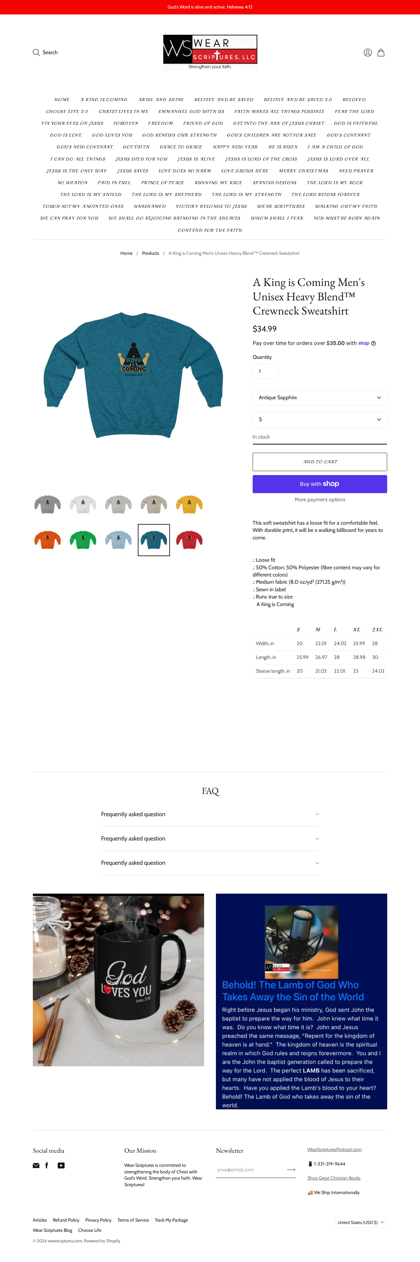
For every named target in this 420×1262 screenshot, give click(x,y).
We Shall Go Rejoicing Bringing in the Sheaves (175, 218)
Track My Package (171, 1220)
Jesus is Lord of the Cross (261, 159)
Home (62, 99)
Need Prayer (356, 171)
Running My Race (218, 182)
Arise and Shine (161, 99)
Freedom (160, 123)
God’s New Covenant (84, 147)
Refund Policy (66, 1220)
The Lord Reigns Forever (326, 194)
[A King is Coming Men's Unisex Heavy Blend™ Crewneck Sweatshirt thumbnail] (47, 504)
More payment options (320, 499)
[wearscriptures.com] (210, 52)
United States (358, 1222)
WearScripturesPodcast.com (334, 1149)
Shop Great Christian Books (334, 1178)
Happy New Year (235, 147)
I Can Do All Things (78, 159)
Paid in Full (114, 182)
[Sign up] (291, 1169)
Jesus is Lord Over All (338, 159)
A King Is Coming (104, 99)
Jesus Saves (132, 171)
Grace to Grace (181, 147)
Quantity (262, 357)
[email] (36, 1167)
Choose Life (89, 1230)
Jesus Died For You (141, 159)
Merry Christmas (303, 171)
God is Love (66, 135)
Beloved (354, 99)
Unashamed (150, 206)
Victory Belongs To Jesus (211, 206)
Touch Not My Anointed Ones (83, 206)
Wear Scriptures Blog (52, 1230)
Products (150, 253)
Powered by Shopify (102, 1240)
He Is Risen (282, 147)
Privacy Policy (98, 1220)
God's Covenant (348, 135)
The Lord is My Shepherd (166, 194)
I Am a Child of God (335, 147)
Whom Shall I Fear (277, 218)
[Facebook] (46, 1167)
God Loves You (112, 135)
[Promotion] (118, 980)
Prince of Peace (162, 182)
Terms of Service (133, 1220)
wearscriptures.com (65, 1240)
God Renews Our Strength (179, 135)
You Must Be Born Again (347, 218)
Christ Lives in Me (123, 111)
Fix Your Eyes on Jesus (72, 123)
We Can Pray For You (69, 218)
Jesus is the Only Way (77, 171)
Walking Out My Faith (346, 206)
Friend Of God (203, 123)
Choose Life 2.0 (67, 111)
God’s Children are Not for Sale (271, 135)
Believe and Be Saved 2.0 (298, 99)
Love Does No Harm (185, 171)
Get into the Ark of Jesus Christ (278, 123)
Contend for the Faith (210, 230)
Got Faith (136, 147)
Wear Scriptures (281, 206)
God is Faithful (356, 123)
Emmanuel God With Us (191, 111)
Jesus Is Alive (196, 159)
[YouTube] (61, 1167)
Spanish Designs (275, 182)
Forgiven (126, 123)
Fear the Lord (354, 111)
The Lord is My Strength (246, 194)
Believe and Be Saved (224, 99)
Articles (40, 1220)
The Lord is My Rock (335, 182)
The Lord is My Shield (90, 194)
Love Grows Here (245, 171)
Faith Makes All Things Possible (280, 111)
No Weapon (72, 182)
